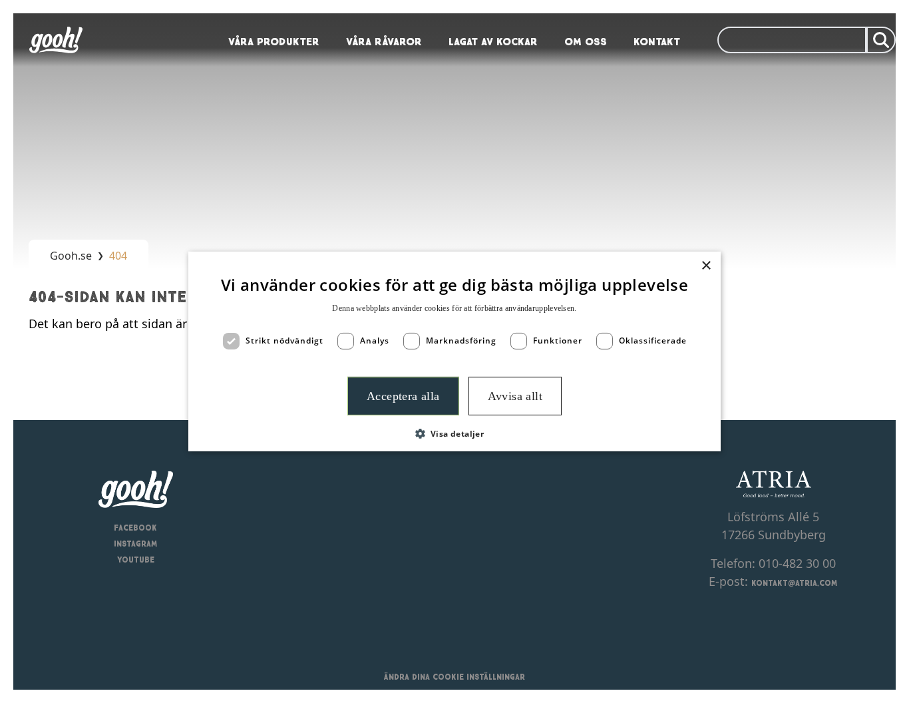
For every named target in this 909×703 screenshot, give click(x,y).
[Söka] (881, 40)
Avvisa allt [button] (515, 396)
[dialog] (454, 351)
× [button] (706, 266)
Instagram (136, 543)
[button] (454, 433)
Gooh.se (71, 255)
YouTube (135, 559)
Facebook (135, 527)
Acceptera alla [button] (403, 396)
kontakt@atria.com (794, 582)
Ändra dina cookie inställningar (454, 676)
